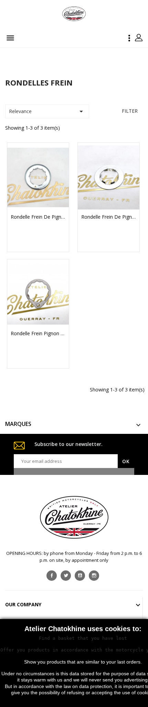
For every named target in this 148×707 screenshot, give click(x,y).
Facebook (51, 575)
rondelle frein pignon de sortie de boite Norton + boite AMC (38, 333)
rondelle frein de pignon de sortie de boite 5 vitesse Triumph (108, 217)
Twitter (66, 575)
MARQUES (18, 424)
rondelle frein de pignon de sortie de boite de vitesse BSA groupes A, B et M (38, 217)
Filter (130, 111)
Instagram (94, 575)
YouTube (80, 575)
